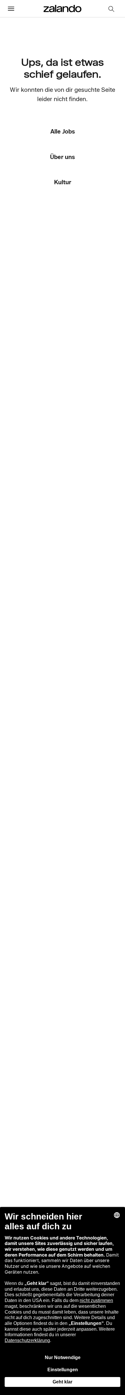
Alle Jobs (62, 131)
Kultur (62, 182)
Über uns (62, 156)
